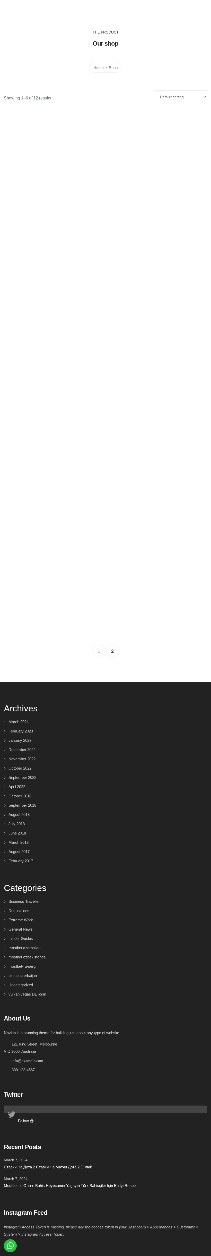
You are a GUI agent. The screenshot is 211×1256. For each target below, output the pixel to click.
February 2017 (20, 861)
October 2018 (19, 796)
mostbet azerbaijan (24, 948)
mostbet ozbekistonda (27, 957)
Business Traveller (24, 901)
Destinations (18, 910)
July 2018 (16, 824)
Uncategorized (20, 985)
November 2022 (22, 759)
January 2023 (19, 740)
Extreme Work (20, 920)
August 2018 (19, 814)
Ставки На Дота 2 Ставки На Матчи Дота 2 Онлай (48, 1167)
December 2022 (22, 749)
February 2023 (20, 731)
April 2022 (16, 787)
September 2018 (22, 805)
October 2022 (19, 768)
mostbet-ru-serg (22, 966)
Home (98, 67)
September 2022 (22, 777)
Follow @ (26, 1121)
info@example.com (27, 1061)
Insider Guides (20, 938)
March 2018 (18, 842)
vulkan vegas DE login (27, 994)
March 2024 (18, 722)
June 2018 (17, 833)
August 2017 (19, 851)
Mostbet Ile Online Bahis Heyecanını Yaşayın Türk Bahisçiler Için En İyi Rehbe (70, 1185)
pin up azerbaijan (22, 975)
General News (20, 929)
